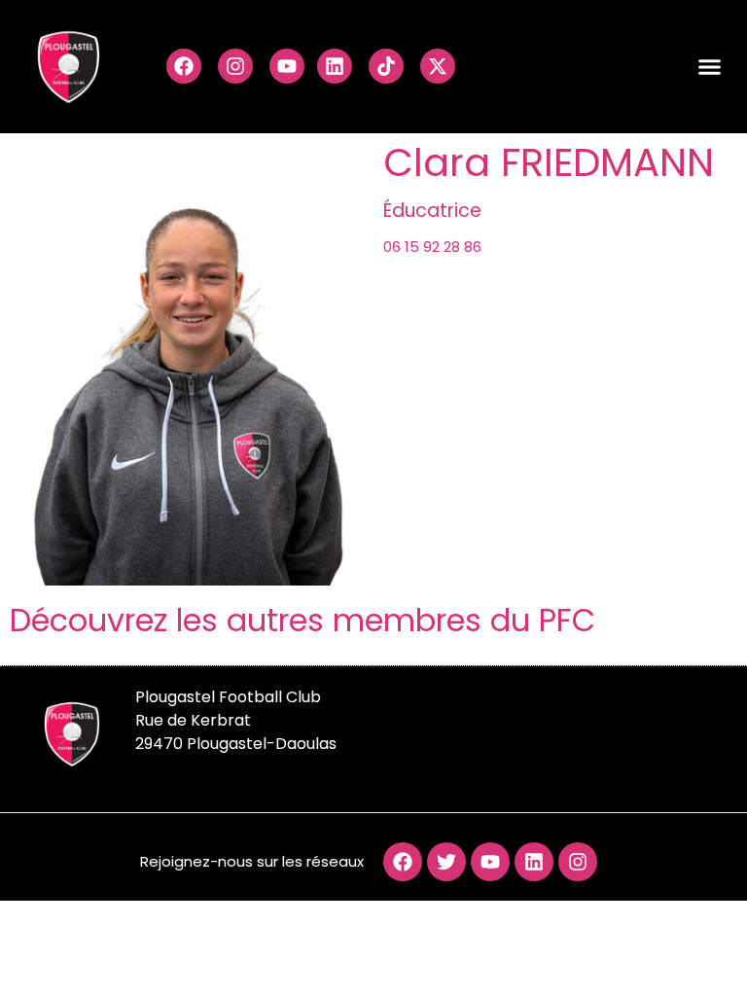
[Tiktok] (386, 66)
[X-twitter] (437, 66)
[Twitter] (446, 861)
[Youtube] (286, 66)
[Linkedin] (334, 66)
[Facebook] (183, 66)
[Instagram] (235, 66)
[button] (710, 67)
